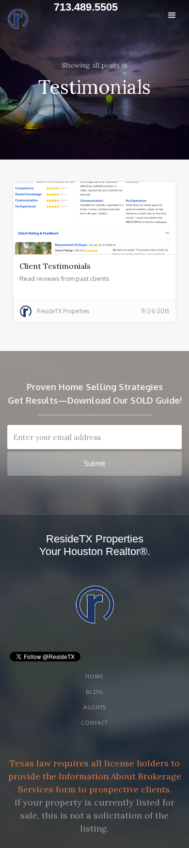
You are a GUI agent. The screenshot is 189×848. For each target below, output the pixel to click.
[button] (161, 15)
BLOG (94, 691)
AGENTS (94, 707)
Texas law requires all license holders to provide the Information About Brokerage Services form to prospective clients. (94, 776)
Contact (94, 722)
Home (94, 676)
